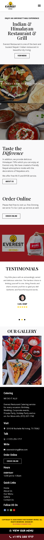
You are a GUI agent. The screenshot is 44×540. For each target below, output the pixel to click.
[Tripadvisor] (11, 510)
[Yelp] (14, 510)
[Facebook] (5, 510)
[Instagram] (8, 510)
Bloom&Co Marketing (22, 524)
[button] (39, 5)
